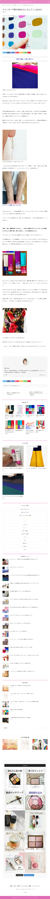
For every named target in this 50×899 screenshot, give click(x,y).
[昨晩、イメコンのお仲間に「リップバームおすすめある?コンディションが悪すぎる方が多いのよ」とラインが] (14, 841)
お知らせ (25, 546)
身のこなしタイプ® (25, 512)
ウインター (17, 385)
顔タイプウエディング (25, 509)
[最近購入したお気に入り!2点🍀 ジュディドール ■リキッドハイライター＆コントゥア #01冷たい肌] (14, 862)
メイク (25, 537)
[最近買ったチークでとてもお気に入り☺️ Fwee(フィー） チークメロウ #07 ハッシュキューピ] (35, 862)
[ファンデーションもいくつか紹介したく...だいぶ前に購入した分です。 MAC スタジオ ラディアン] (14, 820)
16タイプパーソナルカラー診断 (10, 385)
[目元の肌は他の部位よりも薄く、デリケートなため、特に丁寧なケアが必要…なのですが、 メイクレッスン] (35, 820)
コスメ (25, 540)
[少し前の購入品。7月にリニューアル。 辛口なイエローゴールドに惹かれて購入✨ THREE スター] (14, 779)
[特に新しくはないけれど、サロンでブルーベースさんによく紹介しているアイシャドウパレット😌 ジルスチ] (35, 800)
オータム (25, 524)
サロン (25, 549)
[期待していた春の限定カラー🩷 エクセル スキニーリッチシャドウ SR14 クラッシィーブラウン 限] (35, 841)
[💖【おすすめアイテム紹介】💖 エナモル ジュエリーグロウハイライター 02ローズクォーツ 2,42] (35, 779)
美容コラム (25, 543)
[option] (10, 744)
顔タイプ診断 (25, 530)
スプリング (25, 518)
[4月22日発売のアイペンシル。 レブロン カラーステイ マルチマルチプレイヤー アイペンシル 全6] (14, 800)
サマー (25, 521)
